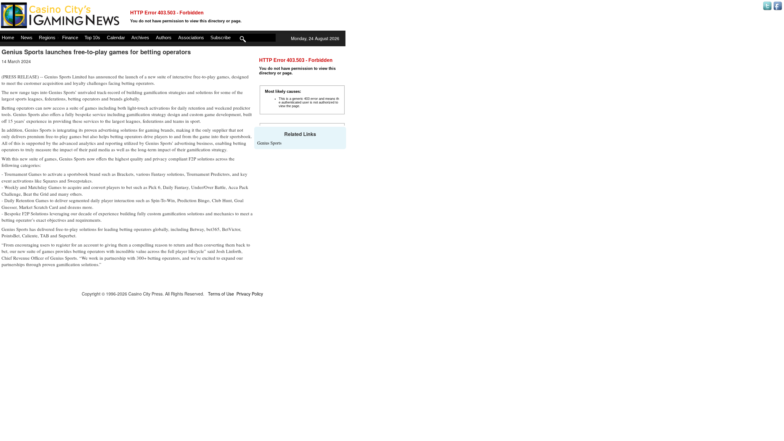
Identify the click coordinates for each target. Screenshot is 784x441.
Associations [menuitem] (191, 37)
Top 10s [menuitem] (92, 37)
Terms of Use (221, 294)
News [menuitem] (26, 37)
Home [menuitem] (8, 37)
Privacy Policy (249, 294)
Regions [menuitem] (47, 37)
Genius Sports (269, 143)
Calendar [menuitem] (116, 37)
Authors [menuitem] (164, 37)
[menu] (138, 38)
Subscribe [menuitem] (220, 37)
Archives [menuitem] (140, 37)
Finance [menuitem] (70, 37)
